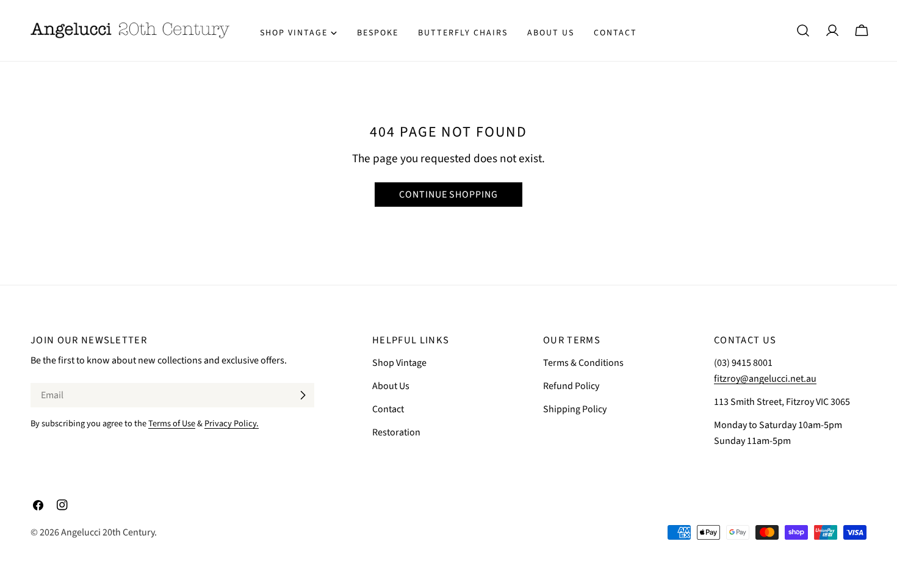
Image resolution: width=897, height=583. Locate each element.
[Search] (803, 30)
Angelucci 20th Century (107, 532)
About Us (390, 386)
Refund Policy (571, 386)
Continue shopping (448, 194)
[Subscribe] (302, 395)
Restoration (396, 432)
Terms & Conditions (583, 363)
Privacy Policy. (231, 423)
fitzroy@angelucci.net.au (765, 378)
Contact (388, 409)
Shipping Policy (575, 409)
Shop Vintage (399, 363)
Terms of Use (171, 423)
